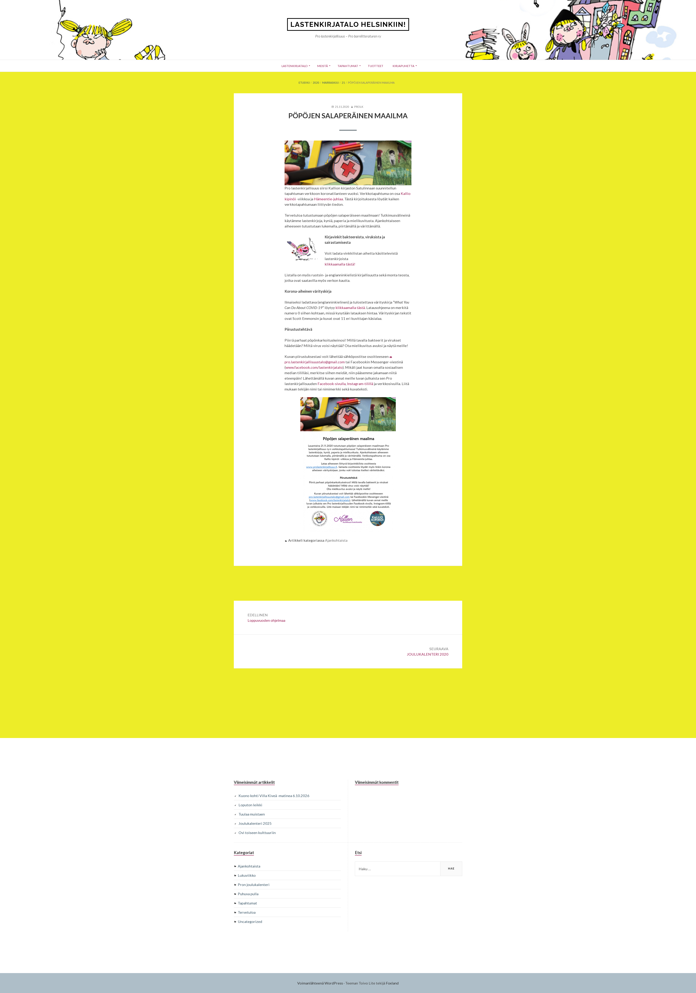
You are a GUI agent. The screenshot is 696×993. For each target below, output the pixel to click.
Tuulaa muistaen (252, 814)
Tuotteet (375, 66)
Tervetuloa (247, 912)
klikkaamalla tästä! (340, 264)
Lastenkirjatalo (294, 66)
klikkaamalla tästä (350, 307)
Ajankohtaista (336, 540)
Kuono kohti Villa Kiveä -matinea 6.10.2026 (274, 795)
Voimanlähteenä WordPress (320, 983)
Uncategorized (250, 921)
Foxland (392, 983)
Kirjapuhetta (403, 66)
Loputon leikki (250, 805)
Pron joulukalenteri (254, 884)
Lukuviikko (247, 875)
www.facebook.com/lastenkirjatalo (314, 367)
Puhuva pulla (248, 894)
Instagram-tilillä (360, 383)
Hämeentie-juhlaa (328, 199)
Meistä (322, 66)
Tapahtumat (347, 66)
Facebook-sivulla (332, 383)
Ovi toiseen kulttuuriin (257, 832)
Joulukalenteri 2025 (255, 823)
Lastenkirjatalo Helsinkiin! (348, 24)
